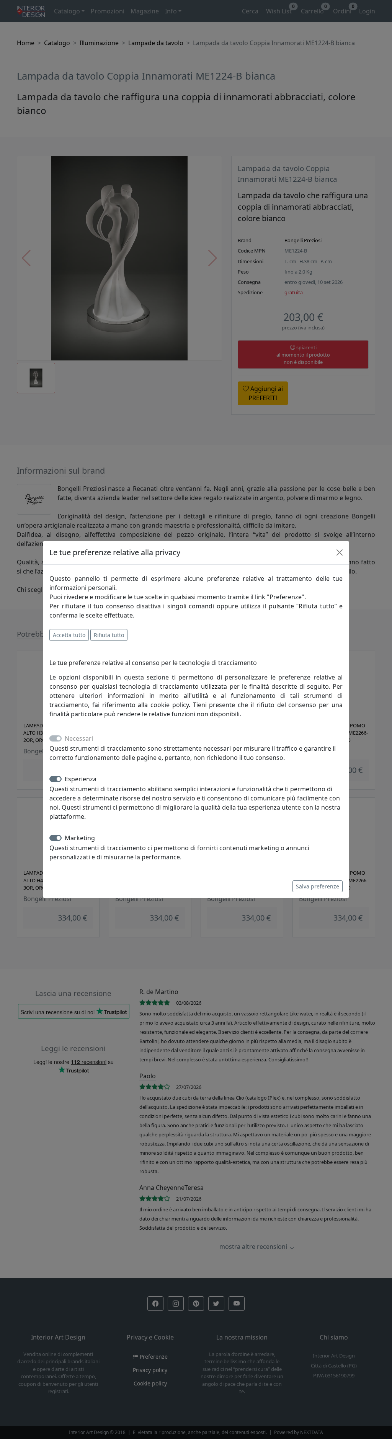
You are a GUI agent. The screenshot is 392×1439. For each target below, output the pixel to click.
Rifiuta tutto (109, 635)
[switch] (55, 779)
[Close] (339, 552)
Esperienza (80, 779)
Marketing (80, 838)
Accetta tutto (69, 635)
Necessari (79, 738)
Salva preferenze (317, 886)
